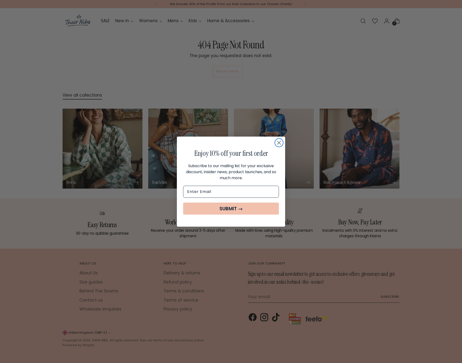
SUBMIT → (231, 208)
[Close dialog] (279, 143)
